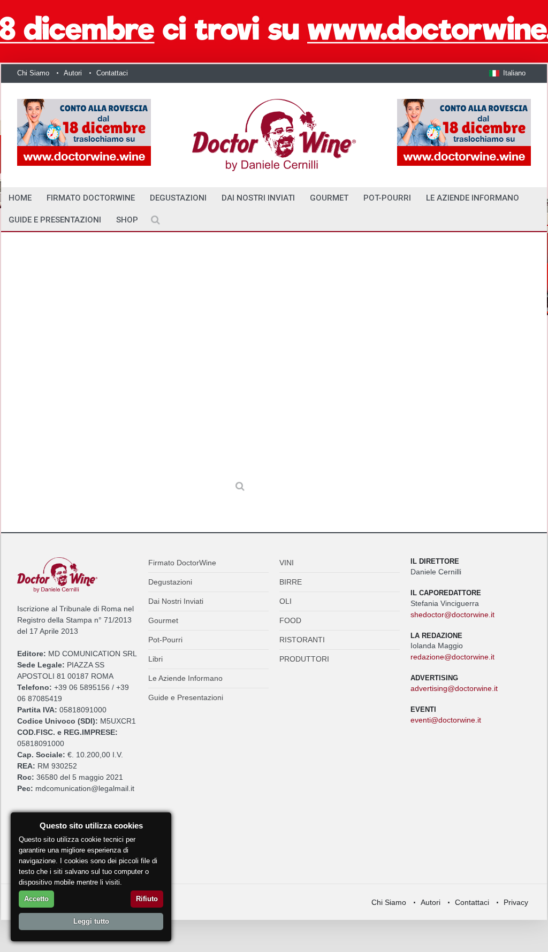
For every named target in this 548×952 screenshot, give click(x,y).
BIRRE (290, 582)
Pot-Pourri (387, 198)
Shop (127, 220)
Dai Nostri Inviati (258, 198)
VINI (286, 562)
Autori (73, 73)
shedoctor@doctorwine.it (452, 614)
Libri (155, 659)
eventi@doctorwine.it (445, 720)
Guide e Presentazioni (55, 220)
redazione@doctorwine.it (452, 656)
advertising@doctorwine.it (454, 688)
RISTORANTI (302, 639)
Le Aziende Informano (472, 198)
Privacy (516, 902)
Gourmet (329, 198)
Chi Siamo (33, 73)
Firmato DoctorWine (91, 198)
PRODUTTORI (304, 659)
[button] (507, 73)
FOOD (290, 620)
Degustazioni (178, 198)
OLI (285, 601)
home (20, 198)
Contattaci (112, 73)
